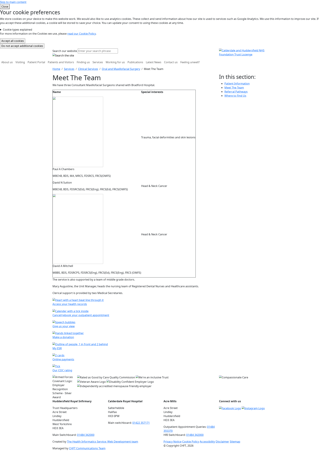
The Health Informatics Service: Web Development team (102, 441)
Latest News (153, 62)
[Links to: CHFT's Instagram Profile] (253, 408)
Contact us (171, 62)
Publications (135, 62)
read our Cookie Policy (81, 33)
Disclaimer (222, 441)
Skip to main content (13, 2)
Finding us (83, 62)
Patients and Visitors (61, 62)
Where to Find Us (235, 95)
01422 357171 (141, 423)
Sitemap (235, 441)
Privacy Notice (173, 441)
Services (98, 62)
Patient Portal (36, 62)
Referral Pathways (236, 91)
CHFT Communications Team (87, 448)
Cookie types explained (17, 29)
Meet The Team (234, 87)
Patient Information (237, 83)
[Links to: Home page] (245, 52)
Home (56, 69)
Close (4, 6)
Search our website (64, 51)
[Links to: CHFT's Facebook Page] (230, 408)
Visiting (20, 62)
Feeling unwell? (190, 62)
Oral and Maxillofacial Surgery (121, 69)
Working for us (115, 62)
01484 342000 (85, 435)
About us (7, 62)
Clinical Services (88, 69)
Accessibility (207, 441)
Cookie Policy (190, 441)
